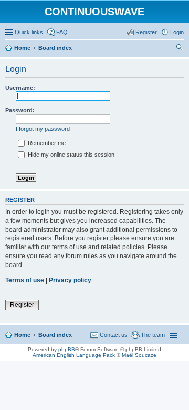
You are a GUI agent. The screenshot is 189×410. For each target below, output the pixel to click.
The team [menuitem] (153, 335)
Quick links (29, 32)
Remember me (46, 143)
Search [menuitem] (179, 49)
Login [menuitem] (177, 32)
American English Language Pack (74, 355)
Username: (20, 88)
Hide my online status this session (70, 154)
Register (22, 305)
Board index (55, 335)
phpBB (66, 349)
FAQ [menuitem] (62, 32)
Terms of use (24, 280)
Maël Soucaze (139, 355)
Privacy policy (70, 280)
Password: (20, 110)
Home (22, 335)
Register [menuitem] (146, 32)
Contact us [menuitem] (114, 335)
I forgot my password (43, 129)
